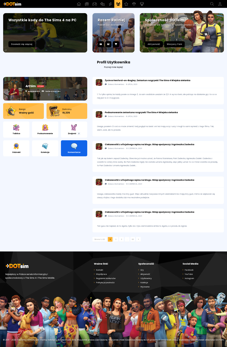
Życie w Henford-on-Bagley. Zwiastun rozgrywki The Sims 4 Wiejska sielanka (147, 80)
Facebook (189, 270)
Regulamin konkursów (106, 278)
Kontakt (99, 270)
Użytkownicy (146, 278)
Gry (142, 270)
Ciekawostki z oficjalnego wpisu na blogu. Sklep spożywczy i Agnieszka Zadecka (149, 144)
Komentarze (74, 152)
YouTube (189, 274)
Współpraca (101, 274)
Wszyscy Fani (174, 44)
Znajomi (73, 133)
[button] (212, 4)
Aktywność (154, 44)
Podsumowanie (45, 133)
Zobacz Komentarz (116, 84)
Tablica (16, 133)
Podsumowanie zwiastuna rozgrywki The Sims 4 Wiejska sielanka (141, 112)
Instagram (189, 278)
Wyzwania (144, 286)
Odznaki (16, 152)
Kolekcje (45, 152)
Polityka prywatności (105, 282)
